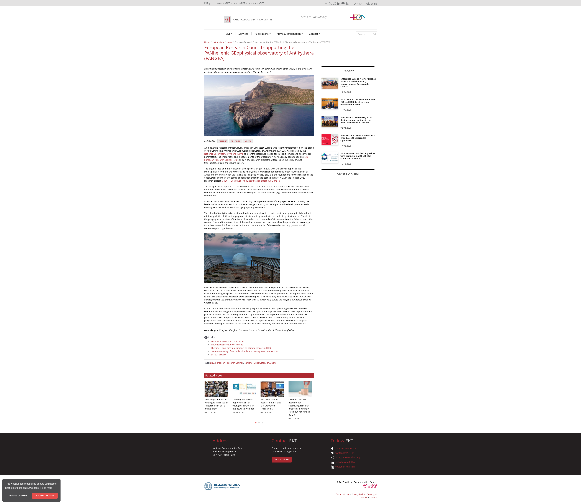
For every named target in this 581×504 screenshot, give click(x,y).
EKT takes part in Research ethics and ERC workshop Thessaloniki (271, 404)
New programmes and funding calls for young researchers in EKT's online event (216, 404)
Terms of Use (343, 494)
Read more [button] (46, 488)
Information (218, 42)
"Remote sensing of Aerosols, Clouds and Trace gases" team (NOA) (244, 351)
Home (207, 42)
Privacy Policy (358, 494)
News (229, 42)
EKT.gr (207, 3)
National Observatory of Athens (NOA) (223, 153)
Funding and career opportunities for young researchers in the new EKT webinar (243, 404)
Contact (314, 33)
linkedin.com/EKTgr (345, 462)
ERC (212, 362)
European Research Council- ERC (227, 341)
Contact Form (281, 459)
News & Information (289, 33)
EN (360, 3)
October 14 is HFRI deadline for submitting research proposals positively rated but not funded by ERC (299, 407)
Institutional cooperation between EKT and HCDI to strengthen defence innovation (358, 102)
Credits (373, 497)
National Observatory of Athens (227, 344)
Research (223, 140)
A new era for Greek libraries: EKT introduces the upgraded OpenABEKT (357, 138)
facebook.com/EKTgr (345, 448)
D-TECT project (218, 354)
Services (243, 33)
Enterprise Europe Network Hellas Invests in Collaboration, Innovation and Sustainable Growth (358, 82)
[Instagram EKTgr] (335, 3)
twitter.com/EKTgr (344, 452)
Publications (261, 33)
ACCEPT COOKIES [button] (44, 495)
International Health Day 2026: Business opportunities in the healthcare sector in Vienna (356, 120)
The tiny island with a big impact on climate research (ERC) (241, 347)
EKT (228, 33)
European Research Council (229, 362)
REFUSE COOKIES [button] (18, 495)
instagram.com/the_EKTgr (348, 457)
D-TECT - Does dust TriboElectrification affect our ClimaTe (251, 180)
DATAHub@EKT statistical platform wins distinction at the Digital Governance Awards (358, 156)
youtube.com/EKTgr (345, 466)
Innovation (235, 140)
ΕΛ (355, 3)
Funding (247, 140)
